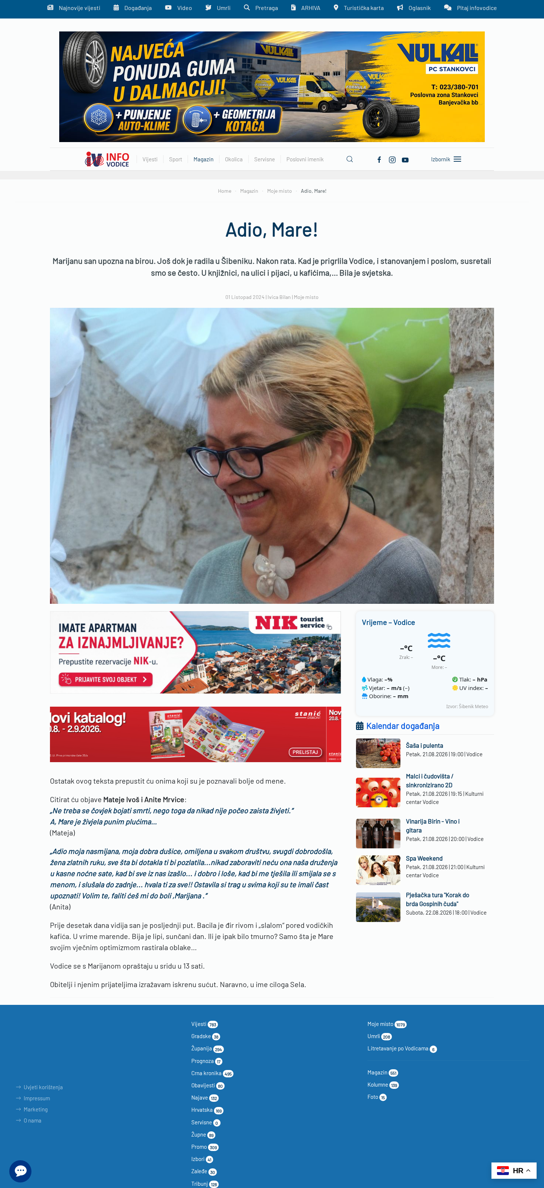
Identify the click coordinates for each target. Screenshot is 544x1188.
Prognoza (206, 1060)
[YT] (405, 158)
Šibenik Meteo (473, 706)
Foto (376, 1096)
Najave (204, 1097)
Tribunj (204, 1183)
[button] (349, 159)
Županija (206, 1048)
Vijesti (203, 1023)
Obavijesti (207, 1085)
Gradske (204, 1036)
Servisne (204, 1122)
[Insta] (392, 158)
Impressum (37, 1098)
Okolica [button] (234, 159)
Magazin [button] (204, 159)
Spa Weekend (424, 858)
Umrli (378, 1036)
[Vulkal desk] (272, 86)
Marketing (36, 1109)
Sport (175, 159)
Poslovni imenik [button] (305, 159)
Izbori (201, 1158)
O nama (32, 1120)
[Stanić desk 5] (195, 733)
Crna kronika (211, 1073)
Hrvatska (206, 1109)
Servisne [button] (264, 159)
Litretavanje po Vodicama (400, 1048)
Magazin (381, 1072)
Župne (202, 1134)
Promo (204, 1146)
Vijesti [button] (150, 159)
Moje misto (306, 297)
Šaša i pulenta (424, 745)
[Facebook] (379, 158)
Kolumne (382, 1084)
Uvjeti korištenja (43, 1087)
